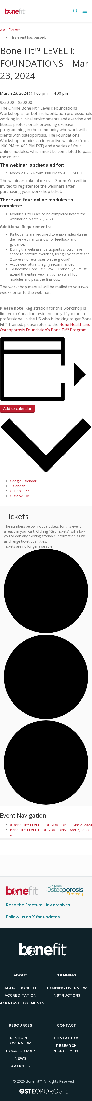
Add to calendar (17, 408)
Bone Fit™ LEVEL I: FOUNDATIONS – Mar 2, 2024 (51, 824)
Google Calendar (23, 481)
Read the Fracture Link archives (38, 905)
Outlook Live (20, 496)
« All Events (10, 29)
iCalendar (17, 486)
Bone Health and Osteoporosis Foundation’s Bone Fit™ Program (45, 327)
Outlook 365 (19, 490)
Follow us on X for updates (33, 917)
